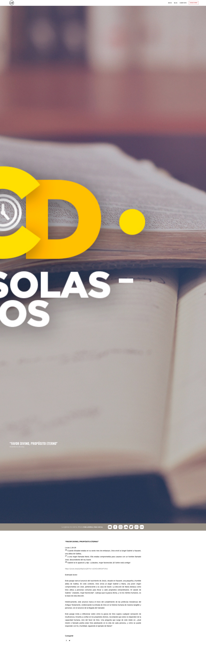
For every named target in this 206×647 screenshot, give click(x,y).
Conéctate (173, 3)
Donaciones (191, 3)
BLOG (159, 3)
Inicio (147, 3)
